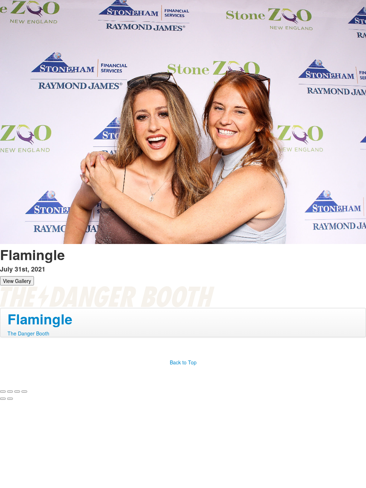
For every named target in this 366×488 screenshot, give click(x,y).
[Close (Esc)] (3, 391)
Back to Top (183, 362)
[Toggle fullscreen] (17, 391)
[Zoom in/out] (24, 391)
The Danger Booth (28, 333)
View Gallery (17, 280)
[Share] (10, 391)
